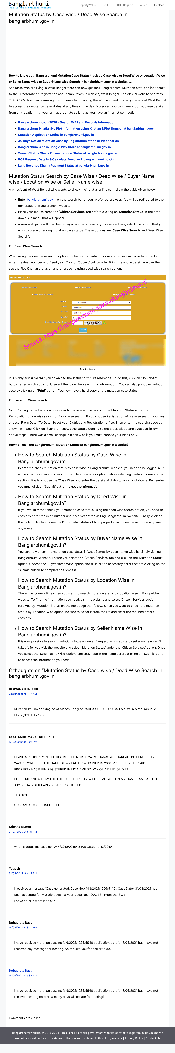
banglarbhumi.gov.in (41, 199)
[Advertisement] (87, 48)
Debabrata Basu (20, 970)
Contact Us (153, 1038)
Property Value (87, 5)
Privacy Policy (134, 1038)
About (143, 5)
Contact (159, 5)
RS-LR (106, 5)
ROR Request (125, 5)
